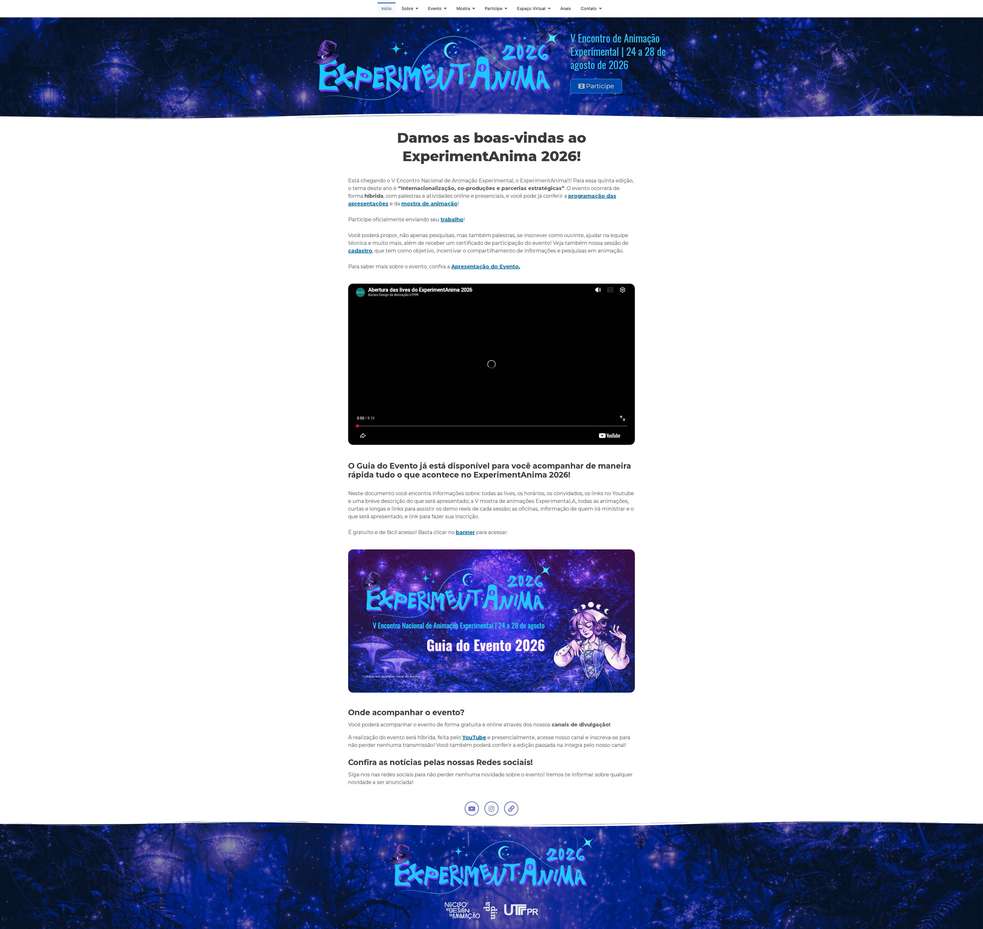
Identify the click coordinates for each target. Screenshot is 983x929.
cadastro (360, 251)
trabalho (452, 219)
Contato (589, 8)
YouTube (474, 737)
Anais (565, 8)
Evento (435, 8)
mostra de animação (429, 204)
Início (386, 8)
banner (465, 532)
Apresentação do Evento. (485, 266)
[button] (410, 8)
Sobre (407, 8)
